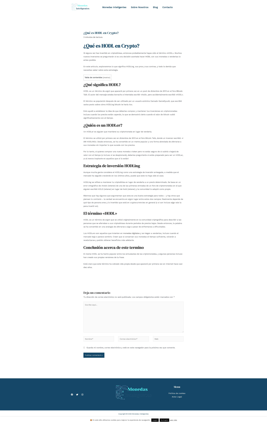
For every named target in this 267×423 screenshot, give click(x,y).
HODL (148, 56)
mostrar (106, 77)
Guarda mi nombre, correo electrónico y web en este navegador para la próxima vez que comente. (130, 347)
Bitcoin (179, 91)
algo (173, 202)
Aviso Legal (177, 397)
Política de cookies (177, 393)
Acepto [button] (155, 420)
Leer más (173, 420)
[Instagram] (82, 395)
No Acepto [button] (164, 420)
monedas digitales (131, 233)
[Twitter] (77, 395)
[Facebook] (72, 395)
